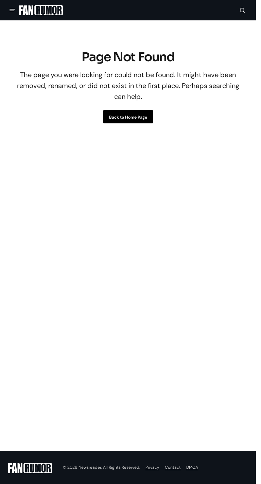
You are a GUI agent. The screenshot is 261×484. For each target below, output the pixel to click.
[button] (12, 10)
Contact (173, 467)
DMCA (192, 467)
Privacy (152, 467)
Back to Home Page (128, 117)
